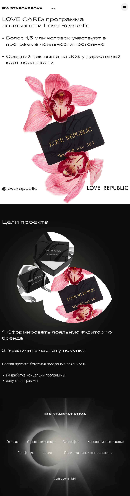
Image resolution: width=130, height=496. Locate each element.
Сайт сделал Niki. (65, 478)
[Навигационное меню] (124, 7)
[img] (65, 414)
